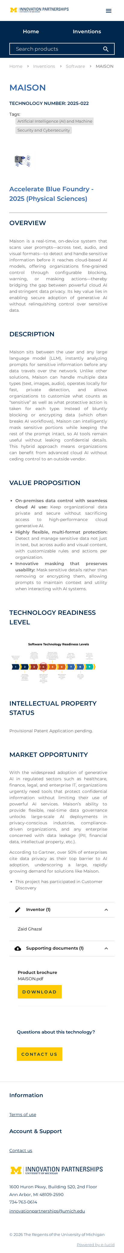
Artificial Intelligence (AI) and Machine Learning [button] (64, 121)
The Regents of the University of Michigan (64, 1234)
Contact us (39, 1054)
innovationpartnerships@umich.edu (47, 1211)
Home (31, 31)
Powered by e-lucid (96, 1245)
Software (75, 66)
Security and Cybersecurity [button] (43, 130)
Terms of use (22, 1114)
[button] (62, 910)
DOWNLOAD (39, 992)
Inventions (87, 31)
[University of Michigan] (38, 8)
